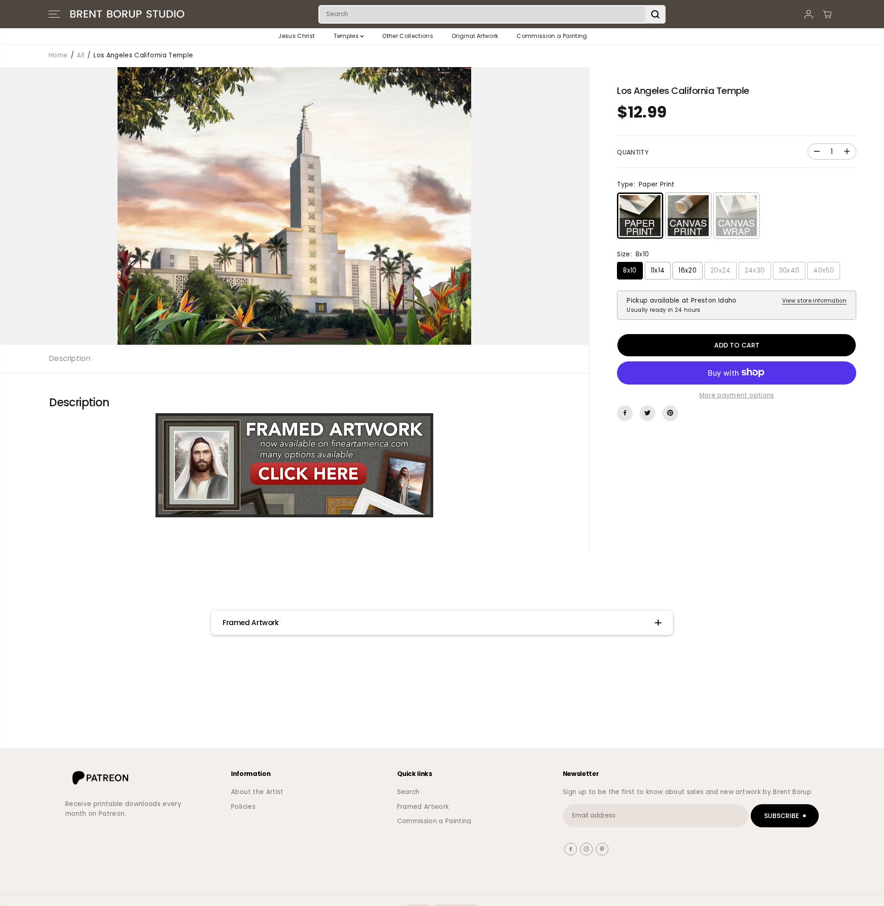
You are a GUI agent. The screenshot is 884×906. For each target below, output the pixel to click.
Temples (347, 36)
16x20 (688, 270)
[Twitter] (647, 413)
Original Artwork (475, 36)
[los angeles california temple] (294, 206)
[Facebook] (625, 413)
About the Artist (257, 792)
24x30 (755, 270)
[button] (54, 14)
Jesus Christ (296, 36)
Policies (243, 806)
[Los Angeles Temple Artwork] (294, 465)
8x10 (629, 270)
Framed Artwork (423, 806)
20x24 (720, 270)
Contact (244, 821)
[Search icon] (655, 14)
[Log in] (808, 14)
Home (58, 55)
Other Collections (407, 36)
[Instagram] (586, 849)
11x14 (658, 270)
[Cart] (827, 14)
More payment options (736, 395)
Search (408, 792)
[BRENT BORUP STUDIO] (127, 14)
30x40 (789, 270)
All (80, 55)
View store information (814, 300)
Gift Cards (414, 836)
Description (69, 358)
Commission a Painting (552, 36)
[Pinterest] (670, 413)
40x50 (823, 270)
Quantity (632, 152)
